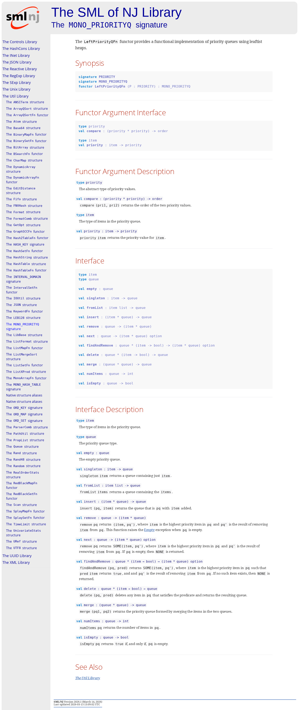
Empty (149, 529)
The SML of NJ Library (116, 12)
